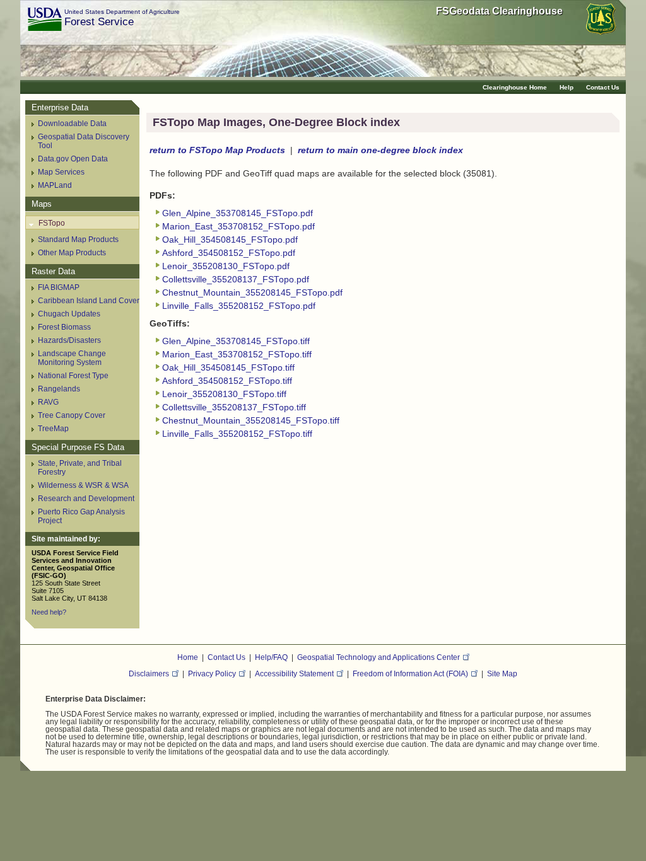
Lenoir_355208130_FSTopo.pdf (226, 266)
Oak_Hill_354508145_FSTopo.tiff (228, 368)
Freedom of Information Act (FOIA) (410, 673)
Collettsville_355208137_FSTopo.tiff (234, 407)
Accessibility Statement (294, 673)
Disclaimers (149, 673)
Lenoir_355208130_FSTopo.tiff (224, 394)
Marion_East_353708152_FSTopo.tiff (237, 354)
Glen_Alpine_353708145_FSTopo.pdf (237, 213)
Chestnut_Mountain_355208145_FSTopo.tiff (250, 420)
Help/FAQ (271, 657)
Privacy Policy (212, 673)
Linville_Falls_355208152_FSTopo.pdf (238, 306)
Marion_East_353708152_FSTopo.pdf (238, 226)
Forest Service (99, 22)
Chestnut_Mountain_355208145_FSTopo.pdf (252, 293)
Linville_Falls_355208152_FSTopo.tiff (237, 434)
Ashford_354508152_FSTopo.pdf (228, 253)
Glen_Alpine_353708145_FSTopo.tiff (236, 341)
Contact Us (603, 87)
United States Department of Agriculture (122, 11)
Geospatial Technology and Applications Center (378, 657)
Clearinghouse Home (515, 87)
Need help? (49, 612)
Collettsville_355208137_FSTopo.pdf (235, 279)
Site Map (502, 673)
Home (187, 657)
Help (566, 87)
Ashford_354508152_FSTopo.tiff (227, 381)
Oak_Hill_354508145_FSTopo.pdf (230, 240)
